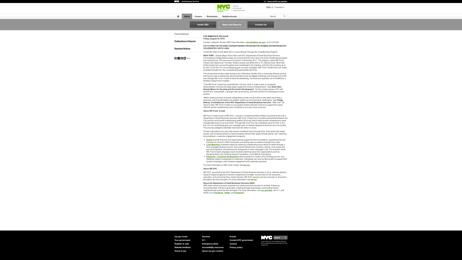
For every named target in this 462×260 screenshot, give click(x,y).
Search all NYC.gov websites (277, 1)
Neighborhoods (229, 16)
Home (178, 16)
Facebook (218, 192)
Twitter (227, 192)
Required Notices (182, 48)
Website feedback (182, 247)
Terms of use (180, 251)
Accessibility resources (213, 247)
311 (265, 1)
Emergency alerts (210, 243)
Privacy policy (236, 247)
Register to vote (181, 243)
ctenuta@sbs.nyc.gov (256, 42)
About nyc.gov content (212, 251)
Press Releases (181, 33)
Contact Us (260, 24)
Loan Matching (213, 144)
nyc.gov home (180, 236)
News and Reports (231, 24)
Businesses (212, 16)
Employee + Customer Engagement (222, 156)
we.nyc (247, 165)
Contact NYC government (241, 240)
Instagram (239, 192)
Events (233, 236)
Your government (182, 240)
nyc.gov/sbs (266, 190)
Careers (198, 16)
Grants (209, 139)
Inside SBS (203, 24)
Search (287, 237)
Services (206, 236)
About (187, 16)
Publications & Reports (185, 41)
